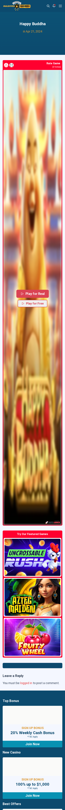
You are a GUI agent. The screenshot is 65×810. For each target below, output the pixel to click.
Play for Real (35, 294)
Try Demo (32, 557)
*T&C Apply (33, 737)
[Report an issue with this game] (6, 65)
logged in (26, 683)
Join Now (32, 744)
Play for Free (35, 303)
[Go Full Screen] (11, 65)
